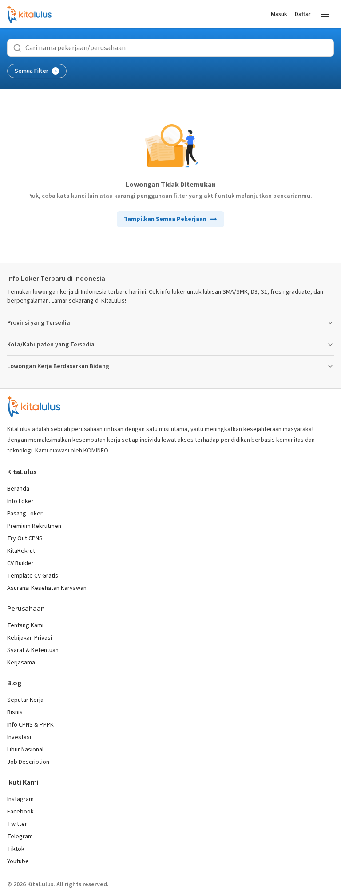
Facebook (20, 811)
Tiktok (15, 849)
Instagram (20, 799)
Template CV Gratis (32, 575)
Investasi (19, 737)
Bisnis (15, 712)
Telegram (20, 836)
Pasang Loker (25, 513)
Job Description (28, 762)
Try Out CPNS (25, 538)
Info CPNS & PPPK (30, 724)
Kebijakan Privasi (29, 637)
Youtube (18, 861)
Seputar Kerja (25, 700)
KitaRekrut (21, 550)
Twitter (17, 824)
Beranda (18, 488)
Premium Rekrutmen (34, 526)
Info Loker (20, 501)
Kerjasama (21, 662)
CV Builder (20, 563)
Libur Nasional (25, 749)
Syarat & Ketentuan (33, 650)
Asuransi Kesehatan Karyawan (47, 588)
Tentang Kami (25, 625)
